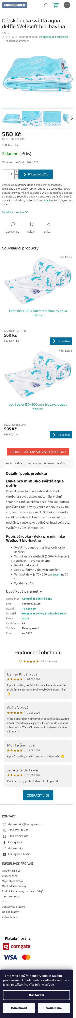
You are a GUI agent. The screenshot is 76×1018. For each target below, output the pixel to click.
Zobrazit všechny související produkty (38, 451)
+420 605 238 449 (18, 830)
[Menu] (67, 5)
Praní (47, 201)
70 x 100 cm (29, 609)
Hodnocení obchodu (38, 652)
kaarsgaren (15, 842)
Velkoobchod (10, 917)
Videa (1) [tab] (20, 464)
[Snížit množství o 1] (16, 176)
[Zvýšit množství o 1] (16, 172)
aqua (25, 618)
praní (56, 574)
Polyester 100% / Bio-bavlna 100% (44, 614)
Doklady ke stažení (13, 907)
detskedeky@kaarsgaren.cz (25, 824)
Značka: (17, 41)
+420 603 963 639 (18, 836)
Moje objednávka (12, 881)
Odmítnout (19, 1008)
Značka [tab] (61, 464)
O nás (5, 902)
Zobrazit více (38, 795)
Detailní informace (13, 212)
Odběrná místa (11, 871)
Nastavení (36, 995)
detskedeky (15, 848)
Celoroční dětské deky (37, 599)
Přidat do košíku (38, 174)
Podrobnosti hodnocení (53, 37)
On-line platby (10, 912)
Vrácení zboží (10, 876)
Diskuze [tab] (49, 464)
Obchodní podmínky (14, 886)
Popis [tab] (8, 464)
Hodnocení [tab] (34, 464)
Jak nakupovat (11, 897)
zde (51, 985)
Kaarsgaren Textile (19, 854)
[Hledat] (46, 5)
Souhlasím (54, 1008)
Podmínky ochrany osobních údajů (22, 891)
